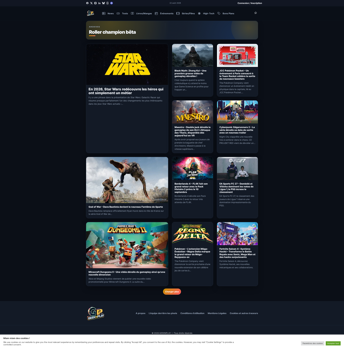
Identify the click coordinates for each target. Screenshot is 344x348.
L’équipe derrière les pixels (163, 313)
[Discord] (111, 3)
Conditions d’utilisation (192, 313)
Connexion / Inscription (250, 3)
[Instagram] (95, 3)
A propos (140, 313)
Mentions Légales (217, 313)
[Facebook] (87, 3)
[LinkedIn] (99, 3)
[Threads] (107, 3)
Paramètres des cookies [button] (313, 343)
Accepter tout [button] (333, 343)
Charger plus (172, 291)
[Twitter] (91, 3)
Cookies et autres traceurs (244, 313)
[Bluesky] (103, 3)
